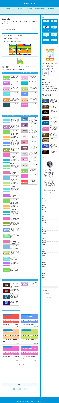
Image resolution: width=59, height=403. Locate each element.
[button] (57, 293)
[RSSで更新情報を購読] (50, 192)
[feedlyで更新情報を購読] (49, 192)
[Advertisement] (20, 373)
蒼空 (50, 169)
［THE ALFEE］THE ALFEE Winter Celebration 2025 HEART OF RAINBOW (49, 91)
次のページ (20, 384)
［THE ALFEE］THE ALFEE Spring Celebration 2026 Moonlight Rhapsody (50, 87)
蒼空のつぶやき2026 (46, 82)
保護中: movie (45, 84)
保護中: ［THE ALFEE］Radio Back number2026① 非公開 (49, 95)
